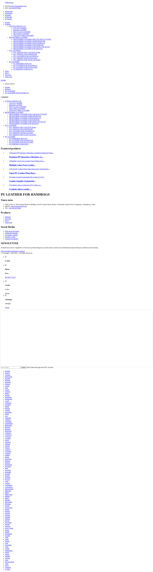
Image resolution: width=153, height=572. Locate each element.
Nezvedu (8, 75)
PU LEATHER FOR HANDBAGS (25, 65)
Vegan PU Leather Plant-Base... (22, 173)
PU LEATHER (14, 62)
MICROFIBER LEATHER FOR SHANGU (28, 49)
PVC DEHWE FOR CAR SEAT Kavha (26, 52)
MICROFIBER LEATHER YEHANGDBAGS (29, 43)
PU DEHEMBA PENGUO (22, 64)
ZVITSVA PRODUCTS (17, 26)
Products (8, 24)
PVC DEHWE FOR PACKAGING (25, 58)
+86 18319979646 (15, 8)
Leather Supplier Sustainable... (22, 181)
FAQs (7, 73)
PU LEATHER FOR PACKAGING (25, 67)
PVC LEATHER (15, 50)
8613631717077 (10, 277)
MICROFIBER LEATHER (18, 37)
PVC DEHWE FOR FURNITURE (25, 54)
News (7, 71)
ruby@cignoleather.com (18, 6)
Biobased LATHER (19, 30)
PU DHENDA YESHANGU (23, 69)
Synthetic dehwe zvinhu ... (20, 189)
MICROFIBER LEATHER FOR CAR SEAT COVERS (32, 39)
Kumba (7, 22)
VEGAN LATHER (19, 28)
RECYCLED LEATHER (21, 32)
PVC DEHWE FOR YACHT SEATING (26, 60)
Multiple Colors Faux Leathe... (22, 165)
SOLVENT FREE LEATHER (23, 35)
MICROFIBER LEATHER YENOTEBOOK (28, 45)
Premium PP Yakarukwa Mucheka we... (26, 157)
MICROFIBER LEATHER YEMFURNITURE (29, 41)
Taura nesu (8, 77)
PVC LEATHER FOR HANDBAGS (25, 56)
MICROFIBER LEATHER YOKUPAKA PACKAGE (31, 47)
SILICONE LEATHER (21, 34)
